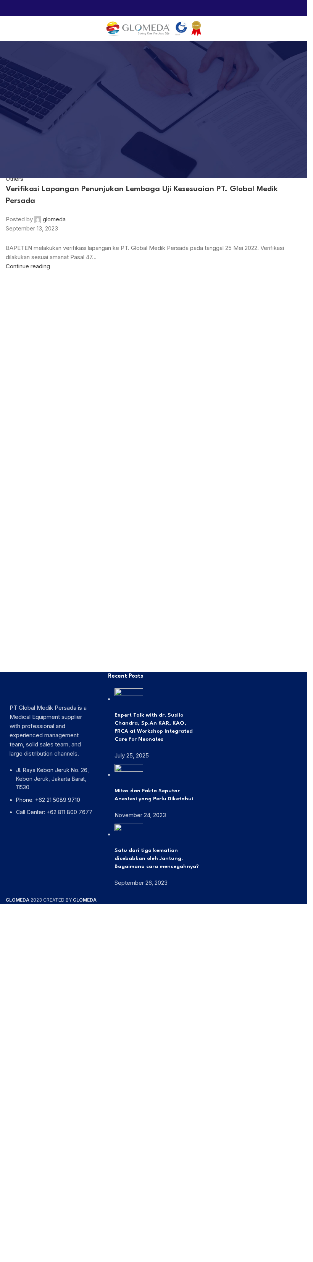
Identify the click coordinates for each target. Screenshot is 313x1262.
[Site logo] (154, 28)
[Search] (301, 28)
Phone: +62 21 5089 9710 (48, 799)
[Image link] (51, 685)
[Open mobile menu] (9, 28)
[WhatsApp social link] (153, 8)
